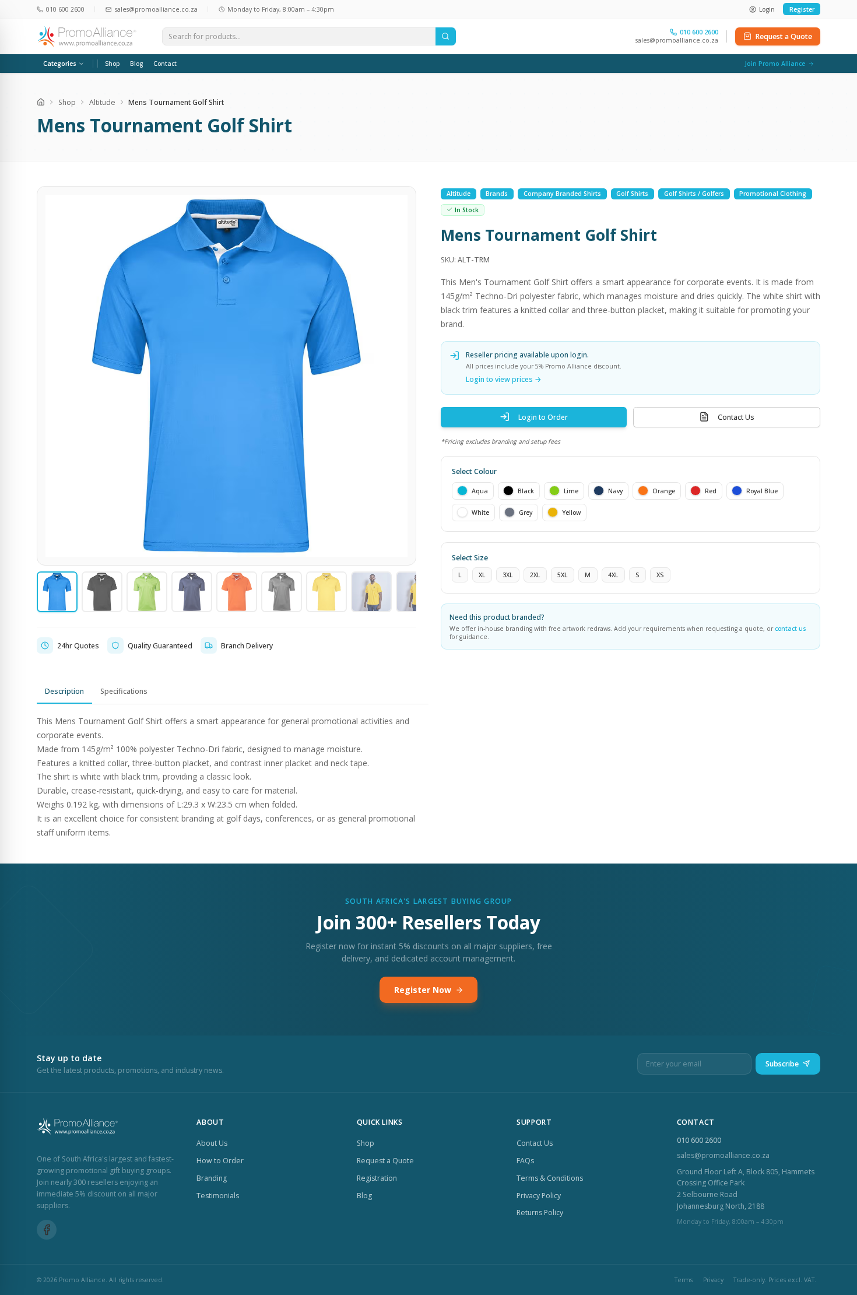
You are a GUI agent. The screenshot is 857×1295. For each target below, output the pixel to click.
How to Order (220, 1161)
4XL (613, 574)
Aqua (480, 490)
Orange (663, 490)
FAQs (525, 1161)
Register (801, 9)
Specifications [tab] (123, 691)
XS (659, 574)
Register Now (422, 989)
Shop (112, 63)
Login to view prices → (504, 379)
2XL (535, 574)
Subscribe (782, 1064)
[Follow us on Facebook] (47, 1230)
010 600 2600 (699, 1140)
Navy (615, 490)
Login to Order (543, 417)
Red (710, 490)
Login (767, 9)
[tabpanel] (232, 776)
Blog (136, 63)
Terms (684, 1280)
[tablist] (232, 692)
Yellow (571, 512)
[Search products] (445, 36)
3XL (507, 574)
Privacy (713, 1280)
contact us (790, 628)
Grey (525, 512)
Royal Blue (762, 490)
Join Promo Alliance (774, 63)
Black (526, 490)
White (480, 512)
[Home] (41, 102)
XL (482, 574)
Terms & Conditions (550, 1178)
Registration (377, 1178)
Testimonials (217, 1196)
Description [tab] (64, 691)
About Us (211, 1143)
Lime (571, 490)
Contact (165, 63)
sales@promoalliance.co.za (676, 40)
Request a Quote (784, 36)
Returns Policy (540, 1212)
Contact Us (736, 417)
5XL (562, 574)
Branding (211, 1178)
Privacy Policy (539, 1196)
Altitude (102, 102)
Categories (59, 63)
